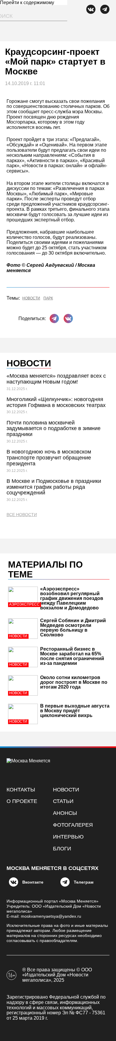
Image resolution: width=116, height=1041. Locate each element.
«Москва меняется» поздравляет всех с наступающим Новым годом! (56, 379)
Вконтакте (32, 882)
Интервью (68, 837)
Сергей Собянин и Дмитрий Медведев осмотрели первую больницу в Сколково (73, 627)
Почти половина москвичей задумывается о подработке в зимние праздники (54, 429)
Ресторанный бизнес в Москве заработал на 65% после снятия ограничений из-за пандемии (72, 656)
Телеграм (83, 882)
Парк (48, 298)
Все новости (22, 514)
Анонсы (65, 813)
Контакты (21, 790)
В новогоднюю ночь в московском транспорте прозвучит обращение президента (49, 458)
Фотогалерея (73, 825)
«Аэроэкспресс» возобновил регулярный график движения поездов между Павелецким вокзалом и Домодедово (71, 598)
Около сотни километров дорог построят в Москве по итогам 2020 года (73, 682)
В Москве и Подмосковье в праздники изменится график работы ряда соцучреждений (54, 487)
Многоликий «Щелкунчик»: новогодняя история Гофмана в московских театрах (56, 402)
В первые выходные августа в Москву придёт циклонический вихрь (74, 710)
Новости (31, 298)
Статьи (63, 801)
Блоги (62, 849)
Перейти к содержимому (27, 2)
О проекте (22, 801)
